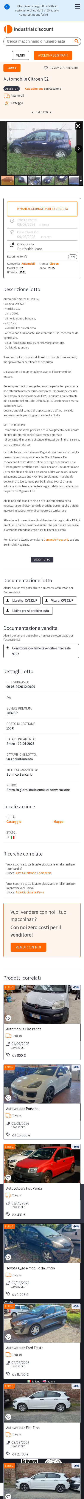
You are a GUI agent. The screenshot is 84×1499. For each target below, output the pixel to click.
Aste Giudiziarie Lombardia (33, 873)
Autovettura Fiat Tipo (23, 1427)
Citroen (54, 264)
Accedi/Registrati (53, 55)
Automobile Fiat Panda (23, 1029)
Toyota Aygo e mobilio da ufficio (30, 1268)
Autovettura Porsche (22, 1108)
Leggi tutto (42, 559)
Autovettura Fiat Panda (24, 1188)
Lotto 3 (9, 1226)
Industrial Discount (29, 29)
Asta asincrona (34, 89)
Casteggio (13, 821)
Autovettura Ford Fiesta (24, 1347)
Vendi (20, 55)
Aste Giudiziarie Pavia (30, 892)
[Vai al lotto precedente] (33, 112)
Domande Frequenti (56, 539)
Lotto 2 (9, 987)
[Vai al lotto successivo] (51, 112)
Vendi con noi (28, 947)
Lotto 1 (9, 1306)
